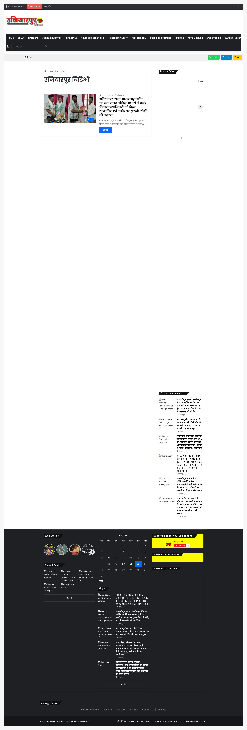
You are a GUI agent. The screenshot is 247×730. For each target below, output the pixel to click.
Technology (139, 38)
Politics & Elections (92, 38)
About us (107, 709)
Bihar (21, 38)
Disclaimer (157, 721)
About (148, 721)
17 (101, 564)
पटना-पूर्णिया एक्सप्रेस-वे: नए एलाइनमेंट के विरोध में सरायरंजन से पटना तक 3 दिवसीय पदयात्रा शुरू (76, 6)
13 (123, 558)
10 (102, 558)
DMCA (166, 721)
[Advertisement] (163, 18)
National (33, 38)
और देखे (200, 81)
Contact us (147, 709)
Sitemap (162, 709)
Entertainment (119, 38)
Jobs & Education (52, 38)
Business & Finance (161, 38)
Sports (180, 38)
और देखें (69, 598)
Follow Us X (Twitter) (165, 568)
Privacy (134, 709)
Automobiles (195, 38)
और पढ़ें (105, 130)
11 (109, 558)
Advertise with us (90, 709)
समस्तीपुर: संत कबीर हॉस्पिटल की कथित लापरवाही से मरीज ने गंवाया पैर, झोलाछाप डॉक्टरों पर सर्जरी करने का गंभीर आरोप (190, 484)
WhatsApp (213, 57)
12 (116, 558)
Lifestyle (71, 38)
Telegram (226, 57)
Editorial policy (176, 721)
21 (131, 564)
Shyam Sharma (107, 95)
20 (123, 564)
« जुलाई (100, 581)
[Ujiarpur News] (25, 21)
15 (138, 558)
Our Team (140, 721)
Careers (121, 709)
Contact (202, 721)
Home (11, 38)
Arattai (237, 57)
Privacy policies (191, 721)
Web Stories (214, 38)
